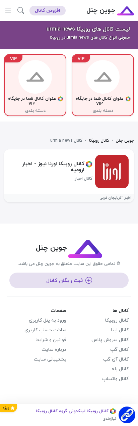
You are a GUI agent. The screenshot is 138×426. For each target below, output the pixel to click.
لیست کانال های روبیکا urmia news (88, 29)
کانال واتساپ (115, 379)
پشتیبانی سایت (50, 359)
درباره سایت (54, 349)
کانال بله (120, 369)
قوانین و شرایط (51, 340)
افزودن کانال (47, 10)
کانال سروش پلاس (110, 340)
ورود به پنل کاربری (47, 320)
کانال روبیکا (117, 320)
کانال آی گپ (116, 359)
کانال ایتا (120, 330)
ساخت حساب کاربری (45, 330)
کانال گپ (119, 349)
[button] (20, 10)
